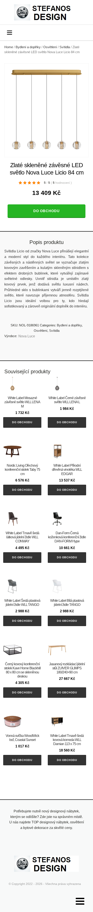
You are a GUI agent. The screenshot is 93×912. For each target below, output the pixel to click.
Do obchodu (46, 211)
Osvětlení (50, 47)
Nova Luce (26, 336)
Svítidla (64, 47)
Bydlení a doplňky (28, 47)
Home (8, 47)
